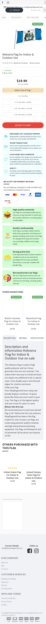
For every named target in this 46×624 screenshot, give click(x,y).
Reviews (23, 338)
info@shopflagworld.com (12, 548)
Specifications (37, 338)
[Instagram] (8, 2)
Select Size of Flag (22, 90)
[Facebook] (2, 2)
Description (10, 338)
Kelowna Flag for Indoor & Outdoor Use (12, 524)
